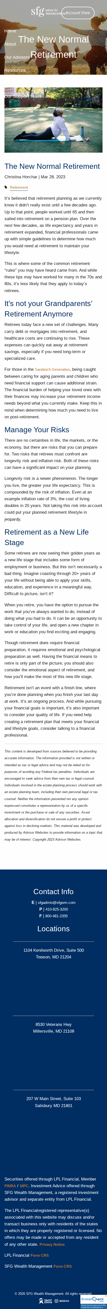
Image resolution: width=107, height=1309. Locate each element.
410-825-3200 (57, 909)
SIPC (24, 1186)
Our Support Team (22, 96)
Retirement (19, 187)
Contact (12, 83)
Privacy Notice (52, 1244)
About (10, 44)
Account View (78, 13)
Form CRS (40, 1255)
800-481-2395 (56, 916)
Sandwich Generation (52, 369)
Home (10, 30)
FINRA (10, 1186)
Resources (15, 70)
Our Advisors (17, 57)
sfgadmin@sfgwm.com (57, 902)
